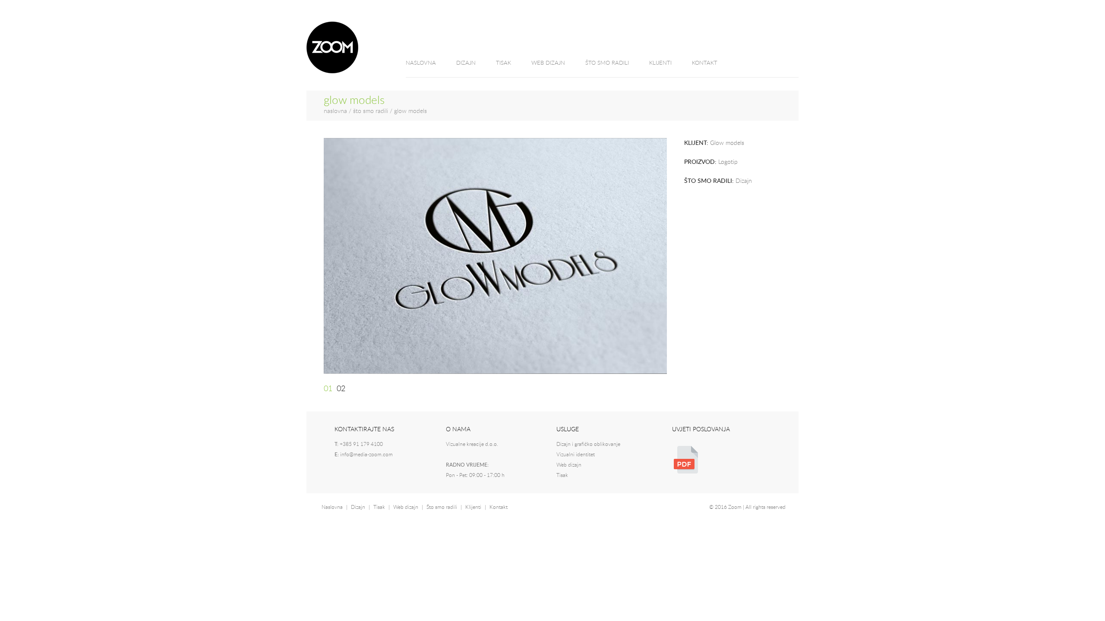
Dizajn (358, 507)
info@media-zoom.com (366, 454)
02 (341, 389)
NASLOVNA (421, 63)
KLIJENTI (660, 63)
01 (328, 389)
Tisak (562, 475)
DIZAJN (466, 63)
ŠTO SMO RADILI (607, 63)
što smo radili (370, 111)
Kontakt (498, 507)
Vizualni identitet (575, 454)
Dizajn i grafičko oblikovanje (588, 444)
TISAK (503, 63)
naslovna (335, 111)
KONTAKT (704, 63)
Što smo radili (441, 507)
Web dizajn (568, 464)
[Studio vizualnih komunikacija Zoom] (332, 72)
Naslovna (332, 507)
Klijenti (473, 507)
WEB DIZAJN (548, 63)
